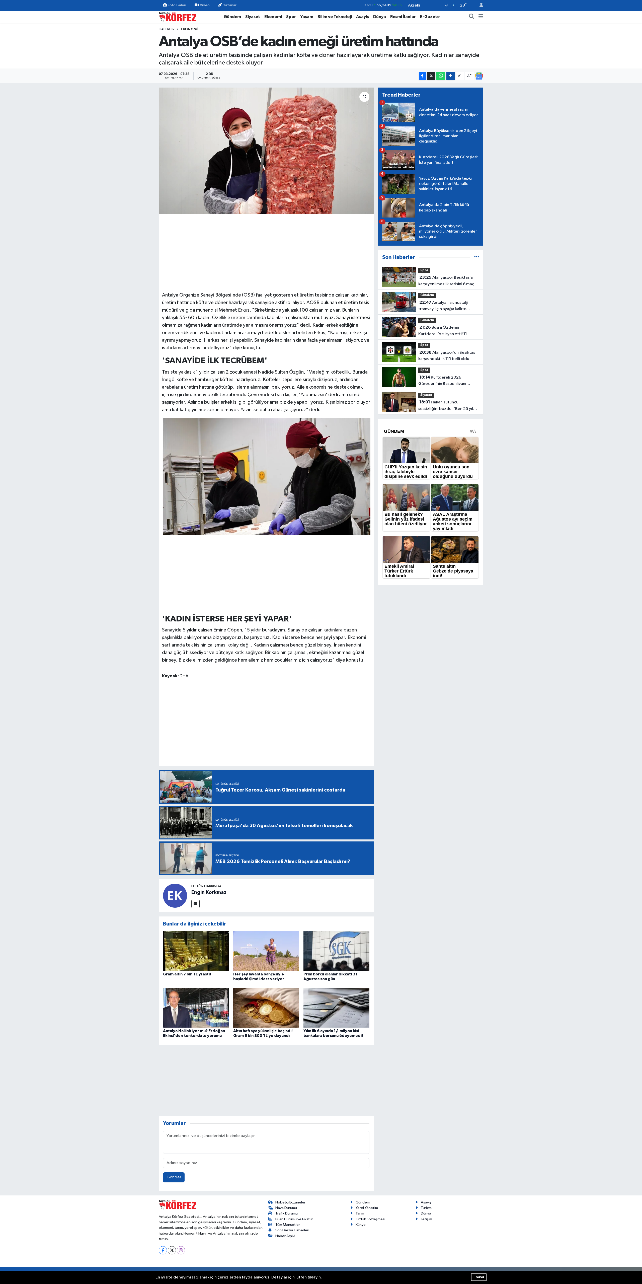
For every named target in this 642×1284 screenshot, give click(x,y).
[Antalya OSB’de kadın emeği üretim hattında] (266, 150)
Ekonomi (273, 17)
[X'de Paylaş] (431, 76)
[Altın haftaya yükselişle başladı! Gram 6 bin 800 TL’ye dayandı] (266, 1008)
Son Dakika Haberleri (292, 1230)
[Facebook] (163, 1250)
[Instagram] (181, 1250)
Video (205, 5)
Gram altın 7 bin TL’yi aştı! (187, 974)
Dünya (379, 17)
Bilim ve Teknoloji (334, 17)
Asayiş (362, 17)
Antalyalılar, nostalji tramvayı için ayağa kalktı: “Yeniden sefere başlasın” (443, 306)
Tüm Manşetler (287, 1225)
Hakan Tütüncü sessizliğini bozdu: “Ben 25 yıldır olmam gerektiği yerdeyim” (448, 406)
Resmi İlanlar (403, 17)
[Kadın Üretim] (266, 475)
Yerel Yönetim (367, 1208)
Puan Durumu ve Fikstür (294, 1219)
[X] (172, 1250)
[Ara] (471, 17)
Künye (361, 1225)
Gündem (232, 17)
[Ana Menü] (480, 17)
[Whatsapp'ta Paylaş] (440, 76)
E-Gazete (430, 17)
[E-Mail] (195, 904)
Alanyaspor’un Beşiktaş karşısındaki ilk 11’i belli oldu (446, 355)
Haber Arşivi (285, 1236)
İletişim (426, 1219)
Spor (291, 17)
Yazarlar (229, 5)
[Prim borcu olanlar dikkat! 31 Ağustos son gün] (336, 951)
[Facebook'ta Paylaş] (422, 76)
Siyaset (252, 17)
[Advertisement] (266, 252)
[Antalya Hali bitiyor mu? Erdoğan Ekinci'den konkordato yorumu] (196, 1008)
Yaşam (306, 17)
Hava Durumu (286, 1208)
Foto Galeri (177, 5)
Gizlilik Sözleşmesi (370, 1219)
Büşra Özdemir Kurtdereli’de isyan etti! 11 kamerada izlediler (442, 331)
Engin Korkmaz (208, 892)
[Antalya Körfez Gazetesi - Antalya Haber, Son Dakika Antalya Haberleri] (177, 16)
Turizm (426, 1208)
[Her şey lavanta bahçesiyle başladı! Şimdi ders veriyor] (266, 951)
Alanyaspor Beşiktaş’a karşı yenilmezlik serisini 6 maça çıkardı (447, 281)
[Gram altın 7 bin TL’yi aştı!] (196, 951)
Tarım (360, 1213)
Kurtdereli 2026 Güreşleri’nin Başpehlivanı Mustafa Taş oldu (442, 381)
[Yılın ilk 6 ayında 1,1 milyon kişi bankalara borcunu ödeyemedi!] (336, 1008)
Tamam (479, 1276)
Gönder (174, 1177)
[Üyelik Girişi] (479, 5)
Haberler (167, 29)
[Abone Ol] (479, 76)
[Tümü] (476, 257)
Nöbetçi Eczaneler (290, 1202)
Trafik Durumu (286, 1213)
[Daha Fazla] (450, 76)
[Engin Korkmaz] (175, 895)
